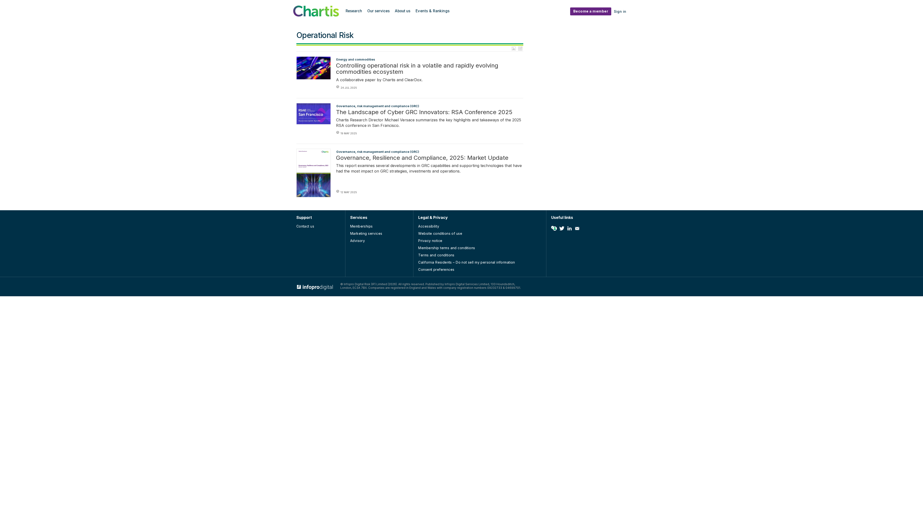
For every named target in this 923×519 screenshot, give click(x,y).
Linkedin (569, 228)
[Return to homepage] (316, 15)
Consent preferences (436, 269)
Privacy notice (430, 241)
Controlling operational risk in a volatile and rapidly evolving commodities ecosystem (417, 68)
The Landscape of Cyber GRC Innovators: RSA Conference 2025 (424, 112)
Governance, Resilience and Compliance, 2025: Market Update (422, 158)
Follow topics (554, 228)
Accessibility (428, 226)
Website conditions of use (440, 233)
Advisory (357, 241)
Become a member (590, 11)
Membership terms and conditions (446, 248)
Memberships (361, 226)
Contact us (305, 226)
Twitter (562, 228)
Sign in (620, 11)
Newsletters (577, 228)
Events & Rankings (433, 11)
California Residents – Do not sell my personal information (466, 262)
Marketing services (366, 233)
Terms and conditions (436, 255)
